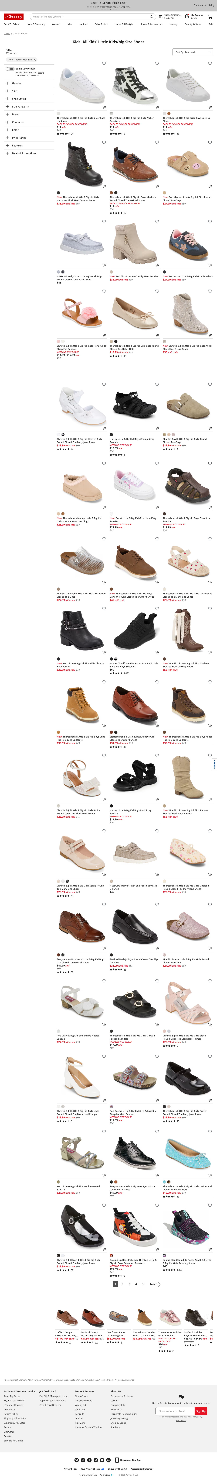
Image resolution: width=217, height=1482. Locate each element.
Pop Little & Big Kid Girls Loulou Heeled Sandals (78, 1188)
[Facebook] (90, 1460)
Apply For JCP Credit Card (52, 1400)
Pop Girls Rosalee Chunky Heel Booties (134, 276)
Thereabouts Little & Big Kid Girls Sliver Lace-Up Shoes (81, 119)
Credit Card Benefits (50, 1404)
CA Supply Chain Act (117, 1469)
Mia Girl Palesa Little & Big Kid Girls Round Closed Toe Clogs (186, 961)
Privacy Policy (70, 1469)
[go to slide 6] (116, 9)
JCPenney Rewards (14, 1404)
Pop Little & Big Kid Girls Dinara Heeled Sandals (78, 1037)
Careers (115, 1400)
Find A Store (81, 1396)
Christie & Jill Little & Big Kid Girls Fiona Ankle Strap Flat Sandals (81, 347)
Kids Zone (80, 1422)
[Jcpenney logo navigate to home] (14, 17)
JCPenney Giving (119, 1418)
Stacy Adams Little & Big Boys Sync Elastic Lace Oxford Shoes (132, 1188)
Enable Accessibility (203, 5)
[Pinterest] (96, 1460)
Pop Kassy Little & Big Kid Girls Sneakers (188, 276)
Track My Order (12, 1396)
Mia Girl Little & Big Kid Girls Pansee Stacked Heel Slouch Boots (185, 812)
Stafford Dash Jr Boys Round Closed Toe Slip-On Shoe (134, 961)
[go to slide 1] (102, 9)
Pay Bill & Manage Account (53, 1396)
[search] (152, 17)
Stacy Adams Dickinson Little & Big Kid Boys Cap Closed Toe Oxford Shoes (81, 961)
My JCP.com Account (14, 1400)
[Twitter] (77, 1460)
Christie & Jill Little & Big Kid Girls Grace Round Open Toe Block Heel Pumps (184, 1037)
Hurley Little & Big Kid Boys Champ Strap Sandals (132, 440)
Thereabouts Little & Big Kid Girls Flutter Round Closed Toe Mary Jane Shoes (185, 1112)
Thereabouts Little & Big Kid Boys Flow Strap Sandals (187, 520)
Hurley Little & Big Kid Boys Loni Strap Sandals (131, 812)
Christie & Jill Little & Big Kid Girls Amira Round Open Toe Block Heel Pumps (78, 812)
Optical (79, 1418)
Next (153, 1284)
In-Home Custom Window (88, 1427)
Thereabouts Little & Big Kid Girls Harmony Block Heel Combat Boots (78, 199)
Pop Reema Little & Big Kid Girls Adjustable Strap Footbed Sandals (133, 1112)
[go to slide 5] (113, 9)
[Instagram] (83, 1460)
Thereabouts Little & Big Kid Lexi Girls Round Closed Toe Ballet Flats (134, 347)
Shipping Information (15, 1418)
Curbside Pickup (83, 1400)
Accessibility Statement (142, 1469)
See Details (181, 1420)
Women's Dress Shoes (51, 1379)
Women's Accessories (124, 1379)
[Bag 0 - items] (210, 17)
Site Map (115, 1427)
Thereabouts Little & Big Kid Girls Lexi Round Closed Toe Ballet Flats (187, 1188)
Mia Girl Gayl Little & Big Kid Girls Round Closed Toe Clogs (185, 440)
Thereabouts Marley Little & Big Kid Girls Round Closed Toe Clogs (79, 520)
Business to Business (122, 1396)
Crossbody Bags (106, 1379)
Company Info (118, 1404)
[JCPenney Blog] (109, 1460)
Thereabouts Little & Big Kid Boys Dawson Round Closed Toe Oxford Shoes (132, 595)
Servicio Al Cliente (13, 1440)
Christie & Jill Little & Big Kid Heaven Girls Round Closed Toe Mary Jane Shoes (79, 440)
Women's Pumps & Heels (87, 1379)
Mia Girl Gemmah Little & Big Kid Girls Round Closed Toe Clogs (81, 595)
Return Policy (11, 1413)
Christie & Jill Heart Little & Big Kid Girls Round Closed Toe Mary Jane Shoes (78, 1261)
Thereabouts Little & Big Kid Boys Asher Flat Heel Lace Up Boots (187, 738)
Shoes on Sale (68, 1379)
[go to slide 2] (105, 9)
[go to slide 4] (110, 9)
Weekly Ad (80, 1404)
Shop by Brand (118, 1422)
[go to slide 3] (107, 9)
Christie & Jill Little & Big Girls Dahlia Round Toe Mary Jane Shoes (80, 887)
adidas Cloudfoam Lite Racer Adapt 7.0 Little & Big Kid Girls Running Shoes (187, 1261)
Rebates (8, 1436)
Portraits (79, 1413)
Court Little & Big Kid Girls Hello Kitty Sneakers (133, 520)
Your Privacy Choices (90, 1469)
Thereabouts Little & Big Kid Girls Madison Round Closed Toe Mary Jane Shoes (186, 887)
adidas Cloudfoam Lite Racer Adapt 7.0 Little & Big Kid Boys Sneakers (134, 665)
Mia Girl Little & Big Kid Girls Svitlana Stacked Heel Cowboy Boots (186, 665)
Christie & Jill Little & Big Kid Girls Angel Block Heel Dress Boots (187, 347)
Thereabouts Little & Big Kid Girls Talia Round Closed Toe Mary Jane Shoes (187, 595)
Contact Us (9, 1409)
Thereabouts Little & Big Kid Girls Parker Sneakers (132, 119)
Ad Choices (105, 1475)
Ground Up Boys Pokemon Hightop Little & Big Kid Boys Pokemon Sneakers (133, 1261)
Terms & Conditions (88, 1475)
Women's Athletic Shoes (29, 1379)
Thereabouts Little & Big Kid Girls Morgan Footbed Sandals (132, 1037)
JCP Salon (80, 1409)
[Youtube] (102, 1460)
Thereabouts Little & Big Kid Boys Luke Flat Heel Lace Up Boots (81, 738)
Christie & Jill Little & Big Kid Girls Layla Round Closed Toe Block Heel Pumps (78, 1112)
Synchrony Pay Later (14, 1422)
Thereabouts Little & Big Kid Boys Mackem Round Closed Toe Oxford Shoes (133, 199)
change (41, 72)
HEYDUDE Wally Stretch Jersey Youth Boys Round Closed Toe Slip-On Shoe (79, 278)
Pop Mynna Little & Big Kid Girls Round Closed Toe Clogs (187, 199)
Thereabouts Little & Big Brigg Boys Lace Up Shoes (186, 119)
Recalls (7, 1427)
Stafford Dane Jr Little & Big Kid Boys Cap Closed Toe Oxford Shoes (132, 738)
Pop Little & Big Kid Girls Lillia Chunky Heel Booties (80, 665)
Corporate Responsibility (124, 1413)
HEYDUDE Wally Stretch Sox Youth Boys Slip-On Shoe (134, 887)
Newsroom (116, 1409)
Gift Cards (9, 1431)
